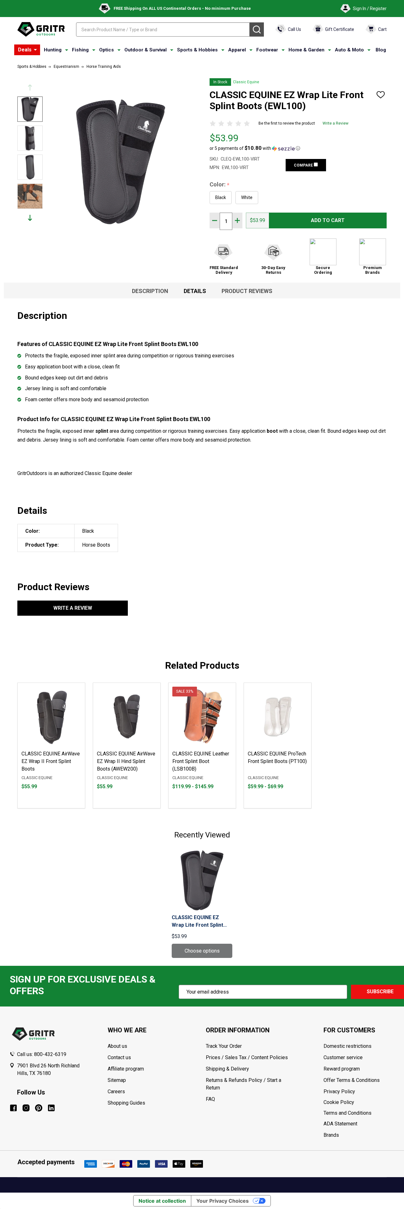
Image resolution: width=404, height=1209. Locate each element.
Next (30, 217)
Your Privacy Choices (222, 1201)
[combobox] (163, 29)
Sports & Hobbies (197, 50)
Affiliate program (126, 1069)
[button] (255, 148)
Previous (30, 87)
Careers (116, 1092)
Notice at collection (162, 1201)
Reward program (342, 1069)
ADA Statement (340, 1124)
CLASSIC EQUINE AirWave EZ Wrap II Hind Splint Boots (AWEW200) (126, 761)
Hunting (53, 50)
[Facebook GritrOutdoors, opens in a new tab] (13, 1108)
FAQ (210, 1099)
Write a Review (335, 123)
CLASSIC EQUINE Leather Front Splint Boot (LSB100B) (200, 761)
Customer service (343, 1057)
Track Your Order (224, 1046)
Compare (304, 165)
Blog (381, 50)
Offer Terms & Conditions (352, 1080)
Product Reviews (247, 291)
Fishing (80, 50)
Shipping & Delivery (227, 1069)
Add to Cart (328, 220)
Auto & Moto (349, 50)
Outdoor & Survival (145, 50)
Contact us (119, 1057)
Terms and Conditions (359, 1113)
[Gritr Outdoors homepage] (41, 29)
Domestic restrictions (347, 1046)
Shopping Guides (126, 1103)
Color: (220, 184)
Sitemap (117, 1080)
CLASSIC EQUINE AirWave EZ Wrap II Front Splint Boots (50, 761)
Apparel (237, 50)
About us (117, 1046)
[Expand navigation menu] (66, 50)
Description (150, 291)
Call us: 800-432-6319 (41, 1054)
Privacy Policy (359, 1091)
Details (195, 291)
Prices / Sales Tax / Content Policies (247, 1057)
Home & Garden (306, 50)
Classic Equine (246, 82)
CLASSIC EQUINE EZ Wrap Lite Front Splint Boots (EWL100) (197, 921)
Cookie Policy (359, 1102)
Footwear (267, 50)
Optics (106, 50)
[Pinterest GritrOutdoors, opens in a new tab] (39, 1108)
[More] (35, 49)
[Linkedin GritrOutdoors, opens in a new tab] (51, 1108)
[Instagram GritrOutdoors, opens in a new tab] (26, 1108)
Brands (331, 1135)
